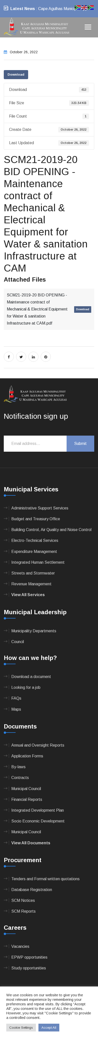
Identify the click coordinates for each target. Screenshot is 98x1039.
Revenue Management (31, 584)
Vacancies (20, 946)
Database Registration (31, 890)
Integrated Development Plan (37, 810)
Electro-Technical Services (34, 540)
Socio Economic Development (38, 821)
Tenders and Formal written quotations (45, 879)
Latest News (22, 9)
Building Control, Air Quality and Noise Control (51, 530)
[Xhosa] (91, 7)
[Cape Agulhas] (36, 27)
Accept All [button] (48, 1027)
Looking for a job (25, 687)
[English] (84, 7)
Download (16, 74)
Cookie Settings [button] (21, 1027)
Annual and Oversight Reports (37, 745)
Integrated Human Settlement (38, 562)
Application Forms (27, 756)
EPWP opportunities (29, 957)
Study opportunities (28, 968)
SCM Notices (23, 900)
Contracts (20, 777)
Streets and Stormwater (33, 573)
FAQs (16, 698)
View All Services (28, 595)
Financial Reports (26, 799)
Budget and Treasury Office (35, 519)
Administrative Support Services (39, 508)
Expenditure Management (34, 551)
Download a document (31, 676)
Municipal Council (26, 789)
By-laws (18, 767)
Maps (16, 709)
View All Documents (30, 843)
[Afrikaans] (78, 7)
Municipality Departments (33, 631)
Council (17, 642)
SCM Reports (23, 911)
